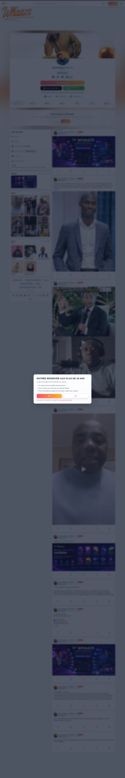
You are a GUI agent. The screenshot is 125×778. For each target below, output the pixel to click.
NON (75, 396)
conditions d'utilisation (66, 400)
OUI (49, 396)
